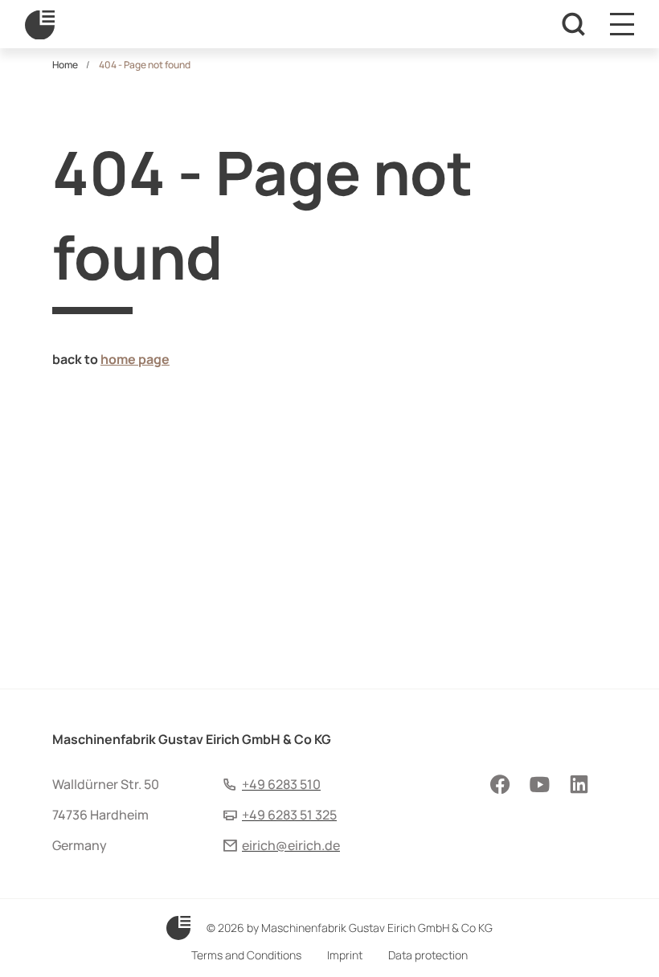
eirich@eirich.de (291, 845)
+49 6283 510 (281, 784)
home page (135, 359)
